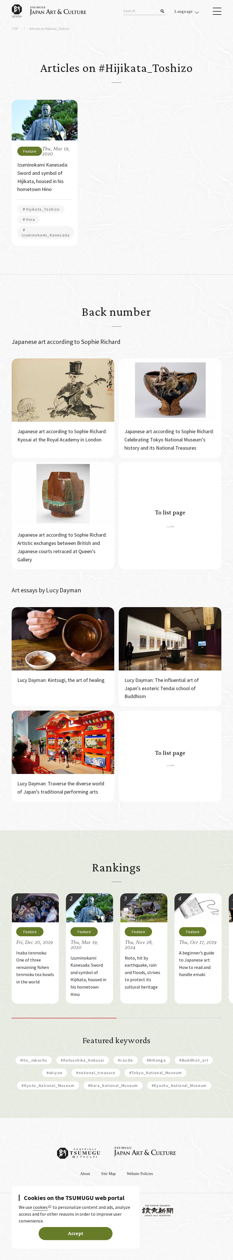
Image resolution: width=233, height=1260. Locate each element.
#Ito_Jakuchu (33, 1060)
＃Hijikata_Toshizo (41, 209)
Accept (75, 1233)
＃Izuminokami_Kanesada (46, 232)
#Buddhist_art (193, 1060)
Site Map (108, 1174)
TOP (15, 29)
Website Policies (140, 1174)
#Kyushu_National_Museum (179, 1085)
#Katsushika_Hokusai (82, 1060)
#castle (125, 1060)
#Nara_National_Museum (113, 1085)
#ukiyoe (55, 1072)
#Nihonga (156, 1060)
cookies (40, 1207)
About (85, 1174)
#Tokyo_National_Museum (155, 1072)
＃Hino (28, 219)
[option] (35, 948)
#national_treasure (95, 1072)
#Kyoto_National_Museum (48, 1085)
